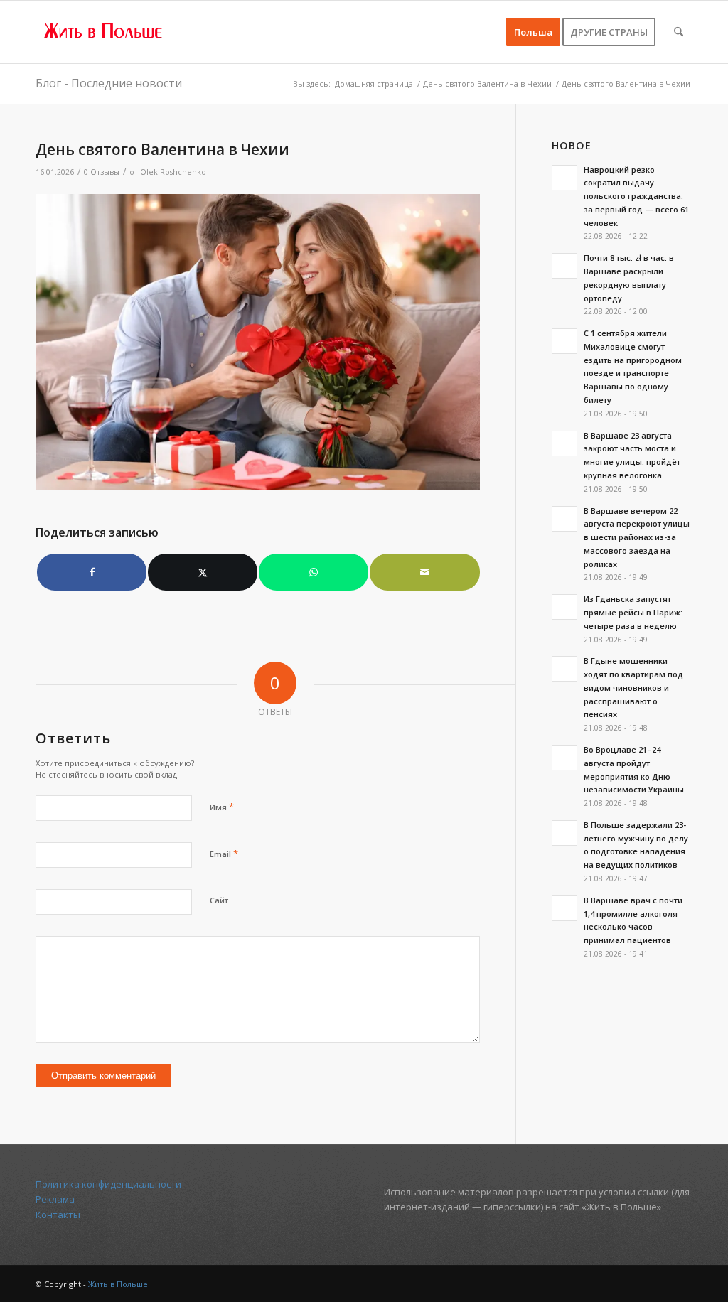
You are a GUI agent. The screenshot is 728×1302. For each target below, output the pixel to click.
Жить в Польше (118, 1284)
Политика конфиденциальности (108, 1184)
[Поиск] (678, 32)
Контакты (58, 1214)
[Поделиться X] (202, 572)
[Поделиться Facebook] (91, 572)
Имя (222, 806)
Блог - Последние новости (109, 83)
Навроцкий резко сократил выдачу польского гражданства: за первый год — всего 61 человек (636, 196)
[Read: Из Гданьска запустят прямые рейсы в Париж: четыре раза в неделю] (564, 607)
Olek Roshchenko (173, 172)
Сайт (219, 900)
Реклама (55, 1199)
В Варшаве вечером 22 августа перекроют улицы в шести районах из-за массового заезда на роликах (637, 537)
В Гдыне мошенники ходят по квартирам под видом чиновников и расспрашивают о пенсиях (633, 687)
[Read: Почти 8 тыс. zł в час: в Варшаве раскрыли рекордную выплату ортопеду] (564, 266)
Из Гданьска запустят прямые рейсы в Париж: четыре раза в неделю (633, 612)
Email (224, 853)
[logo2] (104, 32)
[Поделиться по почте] (424, 572)
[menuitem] (533, 32)
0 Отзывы (101, 172)
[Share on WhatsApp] (313, 572)
